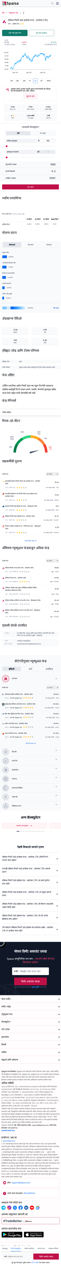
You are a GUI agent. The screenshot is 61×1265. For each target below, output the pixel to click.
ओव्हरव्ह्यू (4, 1248)
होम (3, 12)
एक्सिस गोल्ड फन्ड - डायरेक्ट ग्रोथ (15, 578)
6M (24, 81)
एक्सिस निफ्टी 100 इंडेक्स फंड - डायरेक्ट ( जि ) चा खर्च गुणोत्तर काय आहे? (26, 882)
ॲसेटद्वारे (49, 245)
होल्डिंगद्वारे (12, 245)
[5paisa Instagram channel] (9, 1208)
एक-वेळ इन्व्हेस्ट (41, 33)
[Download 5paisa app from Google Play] (11, 1235)
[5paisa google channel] (37, 1208)
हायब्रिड (49, 668)
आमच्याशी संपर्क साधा (8, 1130)
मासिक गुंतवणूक (12, 141)
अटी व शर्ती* (35, 987)
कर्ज (30, 668)
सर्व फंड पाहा (30, 743)
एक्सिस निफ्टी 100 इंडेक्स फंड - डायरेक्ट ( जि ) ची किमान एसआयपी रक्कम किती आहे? (27, 905)
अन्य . (10, 24)
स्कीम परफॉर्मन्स (29, 1248)
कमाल (49, 81)
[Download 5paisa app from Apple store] (34, 1235)
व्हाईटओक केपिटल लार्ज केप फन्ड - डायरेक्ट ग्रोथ (20, 704)
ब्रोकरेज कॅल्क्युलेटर (22, 826)
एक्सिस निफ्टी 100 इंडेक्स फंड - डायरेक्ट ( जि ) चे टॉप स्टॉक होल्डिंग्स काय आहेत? (25, 917)
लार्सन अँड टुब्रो (7, 294)
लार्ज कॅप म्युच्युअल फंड (16, 698)
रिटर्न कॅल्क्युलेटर (16, 1248)
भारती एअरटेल (6, 283)
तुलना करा (30, 96)
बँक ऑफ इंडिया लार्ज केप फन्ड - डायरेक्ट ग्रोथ (19, 714)
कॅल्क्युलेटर (5, 1021)
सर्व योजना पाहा (30, 541)
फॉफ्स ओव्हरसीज (13, 594)
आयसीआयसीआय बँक (9, 263)
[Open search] (52, 4)
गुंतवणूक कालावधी (13, 152)
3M (17, 81)
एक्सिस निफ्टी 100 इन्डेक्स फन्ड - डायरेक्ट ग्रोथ (20, 516)
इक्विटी (11, 668)
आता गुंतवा (30, 187)
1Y (30, 81)
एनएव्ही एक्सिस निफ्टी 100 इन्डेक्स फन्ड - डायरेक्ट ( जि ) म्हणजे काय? (26, 870)
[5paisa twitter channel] (15, 1208)
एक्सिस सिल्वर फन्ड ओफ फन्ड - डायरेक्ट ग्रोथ (19, 568)
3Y (35, 81)
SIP (18, 133)
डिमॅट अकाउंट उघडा (30, 981)
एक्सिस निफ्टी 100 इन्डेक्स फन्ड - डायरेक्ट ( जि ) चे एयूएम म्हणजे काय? (26, 894)
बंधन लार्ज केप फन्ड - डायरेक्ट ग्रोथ (16, 733)
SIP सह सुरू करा (15, 33)
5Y (42, 81)
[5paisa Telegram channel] (3, 1208)
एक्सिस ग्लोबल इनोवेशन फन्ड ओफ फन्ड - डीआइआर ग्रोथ (22, 600)
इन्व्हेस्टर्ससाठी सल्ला (9, 1141)
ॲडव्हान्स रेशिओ (53, 1248)
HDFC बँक (5, 252)
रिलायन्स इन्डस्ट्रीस (8, 273)
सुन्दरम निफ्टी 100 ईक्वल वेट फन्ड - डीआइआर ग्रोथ (21, 506)
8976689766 (29, 1193)
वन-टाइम (43, 133)
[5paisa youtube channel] (32, 1208)
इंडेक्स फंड (16, 24)
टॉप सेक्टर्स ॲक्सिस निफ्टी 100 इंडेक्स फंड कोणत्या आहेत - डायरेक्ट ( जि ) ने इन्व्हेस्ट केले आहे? (27, 929)
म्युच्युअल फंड (13, 12)
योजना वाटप (41, 1248)
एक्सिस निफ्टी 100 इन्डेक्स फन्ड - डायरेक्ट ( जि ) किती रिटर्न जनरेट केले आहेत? (25, 858)
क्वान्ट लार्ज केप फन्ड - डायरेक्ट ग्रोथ (16, 723)
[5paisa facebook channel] (20, 1208)
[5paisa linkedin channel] (26, 1208)
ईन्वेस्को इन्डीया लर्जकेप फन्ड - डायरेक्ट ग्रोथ (19, 694)
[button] (18, 831)
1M (12, 81)
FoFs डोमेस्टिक (13, 572)
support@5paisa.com (21, 1182)
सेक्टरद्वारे (30, 245)
